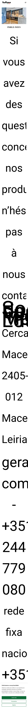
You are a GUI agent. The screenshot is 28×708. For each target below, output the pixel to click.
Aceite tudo (14, 697)
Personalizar (14, 701)
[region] (14, 695)
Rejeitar (14, 705)
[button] (25, 2)
